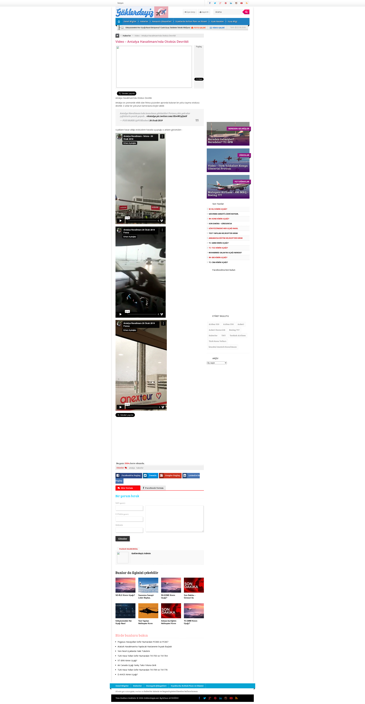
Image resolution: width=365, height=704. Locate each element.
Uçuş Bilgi (232, 21)
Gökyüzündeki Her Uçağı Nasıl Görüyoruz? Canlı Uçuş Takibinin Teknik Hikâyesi (157, 28)
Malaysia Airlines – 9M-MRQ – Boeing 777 (228, 193)
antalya (132, 468)
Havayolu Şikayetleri (162, 21)
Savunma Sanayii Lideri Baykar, (224, 214)
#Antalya (151, 116)
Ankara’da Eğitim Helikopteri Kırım (226, 238)
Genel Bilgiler (130, 21)
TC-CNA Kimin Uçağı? (218, 262)
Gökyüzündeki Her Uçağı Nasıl (223, 228)
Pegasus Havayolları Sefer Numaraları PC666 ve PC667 (143, 641)
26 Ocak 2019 (156, 120)
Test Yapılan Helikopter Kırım (223, 233)
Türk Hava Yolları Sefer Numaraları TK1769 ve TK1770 (143, 669)
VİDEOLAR (244, 155)
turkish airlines (238, 335)
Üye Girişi (190, 12)
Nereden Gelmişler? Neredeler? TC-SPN (221, 140)
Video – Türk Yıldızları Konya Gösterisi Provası (228, 167)
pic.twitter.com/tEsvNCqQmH (171, 116)
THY (223, 335)
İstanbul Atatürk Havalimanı (223, 346)
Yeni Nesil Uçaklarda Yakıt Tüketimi (134, 651)
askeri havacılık (217, 329)
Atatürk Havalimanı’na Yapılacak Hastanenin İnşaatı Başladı (145, 646)
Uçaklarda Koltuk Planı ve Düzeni (191, 21)
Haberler (144, 21)
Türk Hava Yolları (217, 341)
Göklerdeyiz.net (151, 698)
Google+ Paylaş (172, 475)
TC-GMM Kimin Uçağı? (219, 243)
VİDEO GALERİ (219, 27)
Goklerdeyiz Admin (141, 553)
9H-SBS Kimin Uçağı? (218, 257)
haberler (139, 468)
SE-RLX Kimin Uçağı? (218, 209)
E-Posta (122, 514)
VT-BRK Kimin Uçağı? (127, 660)
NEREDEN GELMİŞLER (238, 128)
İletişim (120, 3)
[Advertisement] (100, 49)
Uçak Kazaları (217, 21)
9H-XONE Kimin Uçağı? (219, 219)
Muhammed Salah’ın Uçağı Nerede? (225, 252)
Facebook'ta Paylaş (131, 475)
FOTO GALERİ (200, 27)
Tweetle (153, 475)
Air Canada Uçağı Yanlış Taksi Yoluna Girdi (137, 665)
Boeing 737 (234, 329)
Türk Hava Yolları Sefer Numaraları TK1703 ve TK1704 (143, 655)
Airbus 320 (214, 324)
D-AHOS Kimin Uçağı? (128, 674)
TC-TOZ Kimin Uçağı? (218, 248)
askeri (241, 324)
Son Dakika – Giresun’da (220, 223)
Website (119, 525)
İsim (120, 503)
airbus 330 (228, 324)
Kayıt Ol (204, 12)
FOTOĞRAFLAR (242, 181)
